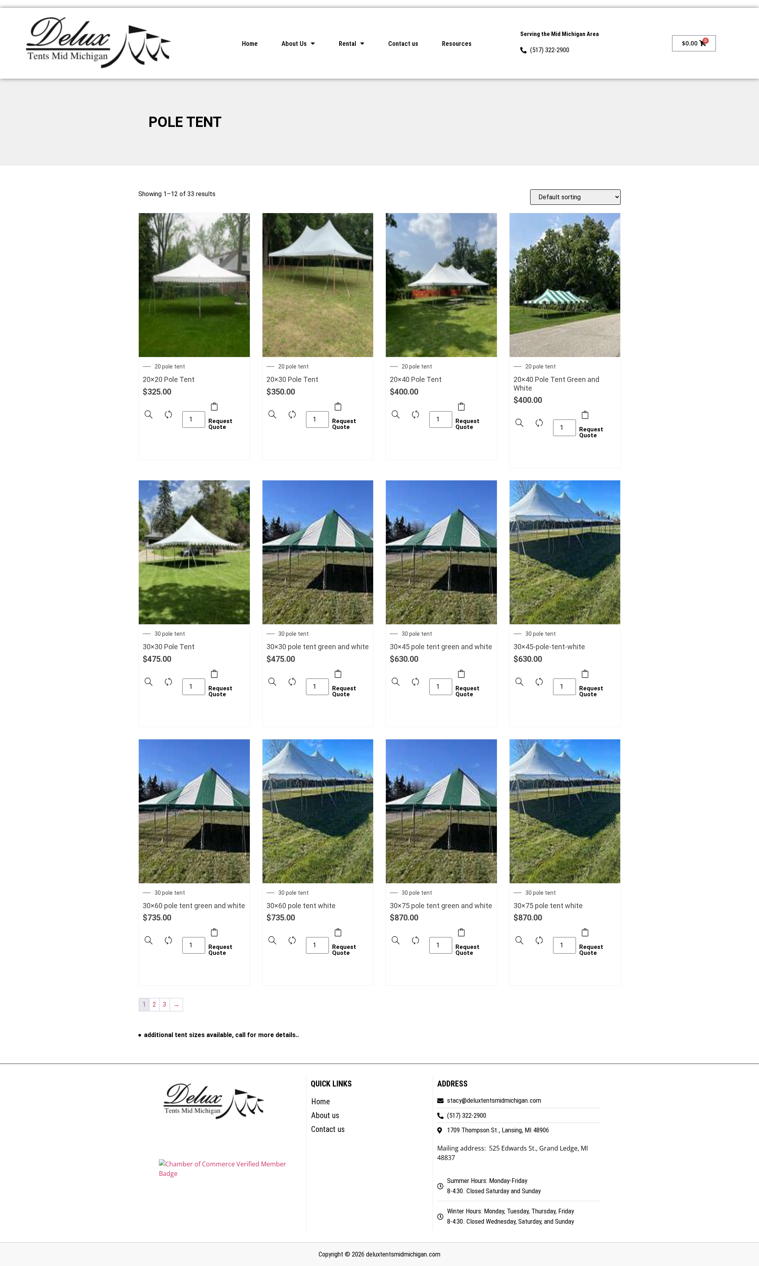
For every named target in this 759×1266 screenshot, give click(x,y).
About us (325, 1115)
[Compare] (168, 417)
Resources (457, 43)
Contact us (403, 43)
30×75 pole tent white (548, 905)
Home (250, 43)
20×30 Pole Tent (292, 379)
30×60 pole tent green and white (194, 905)
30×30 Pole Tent (168, 646)
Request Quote (585, 426)
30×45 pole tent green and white (441, 646)
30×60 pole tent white (301, 905)
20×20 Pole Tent (168, 379)
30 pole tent (170, 634)
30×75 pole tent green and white (441, 905)
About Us (294, 43)
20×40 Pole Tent (416, 379)
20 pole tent (170, 366)
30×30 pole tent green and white (317, 646)
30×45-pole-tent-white (549, 646)
